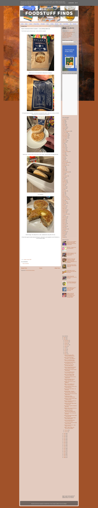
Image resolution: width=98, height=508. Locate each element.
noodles (63, 170)
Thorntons (64, 218)
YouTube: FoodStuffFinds (66, 36)
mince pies (64, 231)
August (65, 346)
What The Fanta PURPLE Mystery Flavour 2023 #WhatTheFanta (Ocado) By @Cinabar (71, 243)
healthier (63, 169)
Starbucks (64, 196)
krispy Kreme (64, 197)
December (66, 340)
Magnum (64, 220)
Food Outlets (65, 23)
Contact (30, 23)
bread (28, 259)
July (65, 347)
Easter (63, 146)
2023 (65, 435)
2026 (65, 337)
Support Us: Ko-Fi (65, 37)
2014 (65, 448)
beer (63, 120)
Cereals (52, 23)
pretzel (63, 224)
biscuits (63, 124)
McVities (63, 163)
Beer (61, 23)
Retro (63, 192)
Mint (63, 178)
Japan (63, 193)
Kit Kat (63, 152)
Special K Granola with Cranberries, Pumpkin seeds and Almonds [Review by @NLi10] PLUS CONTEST (72, 260)
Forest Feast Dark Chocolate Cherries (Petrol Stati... (69, 421)
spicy (63, 159)
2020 (65, 439)
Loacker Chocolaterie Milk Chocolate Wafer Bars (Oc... (69, 355)
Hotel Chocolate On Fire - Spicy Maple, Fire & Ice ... (70, 425)
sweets (63, 125)
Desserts (74, 23)
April (65, 352)
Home (22, 23)
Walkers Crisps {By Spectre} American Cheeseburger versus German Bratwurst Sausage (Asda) (71, 295)
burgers (63, 184)
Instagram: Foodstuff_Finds (67, 34)
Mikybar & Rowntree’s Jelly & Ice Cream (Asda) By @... (70, 401)
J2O (63, 235)
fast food (63, 207)
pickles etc (64, 223)
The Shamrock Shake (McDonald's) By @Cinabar (69, 396)
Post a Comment (26, 263)
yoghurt (63, 167)
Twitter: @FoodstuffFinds (66, 35)
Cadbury (63, 128)
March (65, 353)
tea (62, 143)
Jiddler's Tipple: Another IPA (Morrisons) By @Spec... (69, 428)
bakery (25, 259)
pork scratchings (65, 199)
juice (63, 204)
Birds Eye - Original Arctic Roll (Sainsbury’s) (71, 248)
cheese (63, 177)
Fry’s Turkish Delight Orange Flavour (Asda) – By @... (69, 372)
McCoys (63, 222)
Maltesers (64, 205)
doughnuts (64, 181)
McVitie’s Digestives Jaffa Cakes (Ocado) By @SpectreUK (71, 254)
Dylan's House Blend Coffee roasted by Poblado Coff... (69, 375)
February (66, 430)
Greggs (63, 237)
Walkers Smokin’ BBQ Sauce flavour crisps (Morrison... (69, 384)
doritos (63, 227)
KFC (63, 230)
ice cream (64, 132)
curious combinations (66, 131)
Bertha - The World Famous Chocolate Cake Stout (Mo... (69, 360)
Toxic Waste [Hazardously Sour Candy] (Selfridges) (71, 282)
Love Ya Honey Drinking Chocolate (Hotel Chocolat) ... (70, 423)
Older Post (57, 268)
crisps (63, 121)
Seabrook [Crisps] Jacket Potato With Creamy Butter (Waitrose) (72, 265)
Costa (63, 185)
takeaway (64, 201)
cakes (63, 129)
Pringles (63, 219)
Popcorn (63, 150)
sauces (63, 154)
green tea (64, 186)
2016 (65, 445)
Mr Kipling (64, 180)
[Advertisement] (38, 251)
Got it (76, 2)
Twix (63, 215)
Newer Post (24, 268)
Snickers (63, 212)
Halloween (64, 140)
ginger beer (64, 216)
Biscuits (56, 23)
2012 (65, 451)
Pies (63, 189)
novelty (63, 158)
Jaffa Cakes (64, 203)
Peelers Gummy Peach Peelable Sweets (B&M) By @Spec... (70, 368)
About (26, 23)
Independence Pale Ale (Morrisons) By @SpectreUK (69, 411)
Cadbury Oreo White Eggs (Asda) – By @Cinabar (70, 404)
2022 (65, 436)
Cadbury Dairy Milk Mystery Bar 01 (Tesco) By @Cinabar (72, 277)
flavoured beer (65, 135)
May (65, 350)
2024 (65, 433)
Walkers (63, 142)
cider (63, 174)
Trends (63, 173)
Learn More (71, 2)
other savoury (64, 133)
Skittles (63, 208)
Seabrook (64, 211)
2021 (65, 438)
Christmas (64, 127)
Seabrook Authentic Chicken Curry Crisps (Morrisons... (70, 387)
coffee (63, 139)
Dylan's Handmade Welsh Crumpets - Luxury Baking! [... (70, 358)
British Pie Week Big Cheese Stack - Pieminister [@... (70, 416)
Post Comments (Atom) (30, 270)
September (66, 344)
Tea (70, 23)
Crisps (47, 23)
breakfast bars (64, 165)
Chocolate (43, 23)
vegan (63, 144)
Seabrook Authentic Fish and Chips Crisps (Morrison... (69, 380)
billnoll (58, 503)
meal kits (64, 188)
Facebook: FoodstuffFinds (67, 33)
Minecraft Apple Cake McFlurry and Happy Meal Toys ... (69, 363)
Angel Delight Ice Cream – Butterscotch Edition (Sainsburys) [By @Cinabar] (71, 289)
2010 (65, 454)
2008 (65, 457)
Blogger (65, 503)
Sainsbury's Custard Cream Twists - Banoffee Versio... (70, 399)
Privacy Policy (36, 23)
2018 (65, 442)
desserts (63, 147)
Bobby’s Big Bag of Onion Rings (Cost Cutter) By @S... (70, 418)
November (66, 341)
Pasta (63, 200)
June (65, 349)
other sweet (64, 182)
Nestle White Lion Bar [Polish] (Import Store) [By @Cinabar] (71, 271)
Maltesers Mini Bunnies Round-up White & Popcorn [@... (70, 408)
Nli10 (30, 259)
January (66, 431)
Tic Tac (63, 234)
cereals (63, 148)
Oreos (63, 166)
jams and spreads (65, 162)
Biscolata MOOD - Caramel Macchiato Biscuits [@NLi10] (69, 392)
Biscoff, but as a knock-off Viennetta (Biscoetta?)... (69, 365)
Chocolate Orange (65, 151)
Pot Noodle (64, 226)
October (66, 343)
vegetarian (64, 161)
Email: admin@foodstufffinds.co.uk (68, 32)
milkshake (64, 155)
